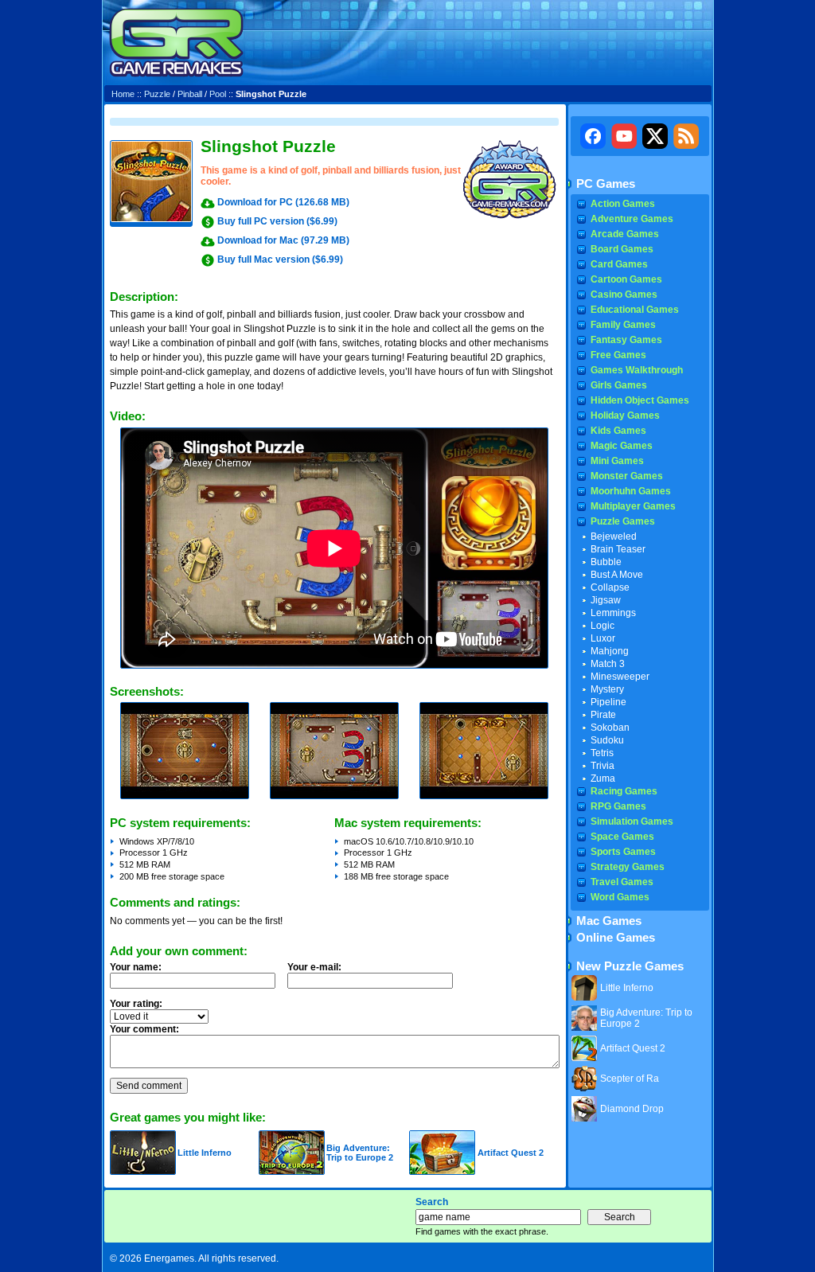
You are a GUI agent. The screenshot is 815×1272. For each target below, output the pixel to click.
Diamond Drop (632, 1108)
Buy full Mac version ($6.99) (280, 259)
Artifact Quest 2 (511, 1152)
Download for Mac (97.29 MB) (283, 240)
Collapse (610, 587)
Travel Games (622, 882)
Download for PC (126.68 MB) (283, 202)
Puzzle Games (623, 521)
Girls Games (619, 385)
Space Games (622, 836)
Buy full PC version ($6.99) (277, 221)
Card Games (619, 264)
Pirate (603, 714)
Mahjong (610, 651)
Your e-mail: (314, 967)
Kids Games (618, 430)
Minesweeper (620, 676)
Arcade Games (625, 234)
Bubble (606, 562)
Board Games (622, 249)
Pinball (189, 94)
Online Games (615, 937)
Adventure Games (632, 218)
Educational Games (635, 309)
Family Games (623, 324)
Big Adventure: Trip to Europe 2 (359, 1152)
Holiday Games (625, 415)
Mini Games (617, 460)
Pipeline (608, 702)
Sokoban (610, 727)
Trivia (602, 765)
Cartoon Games (626, 279)
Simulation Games (632, 821)
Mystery (607, 689)
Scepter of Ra (629, 1078)
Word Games (620, 897)
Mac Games (608, 921)
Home (123, 94)
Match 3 (608, 663)
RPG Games (618, 806)
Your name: (136, 967)
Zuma (603, 778)
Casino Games (624, 294)
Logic (602, 625)
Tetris (602, 753)
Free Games (618, 355)
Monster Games (627, 476)
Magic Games (622, 445)
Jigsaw (606, 600)
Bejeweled (614, 536)
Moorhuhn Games (631, 491)
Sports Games (623, 851)
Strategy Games (628, 866)
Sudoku (607, 740)
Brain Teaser (618, 549)
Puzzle (157, 94)
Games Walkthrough (637, 370)
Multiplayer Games (633, 506)
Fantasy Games (626, 339)
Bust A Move (617, 574)
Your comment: (144, 1029)
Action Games (623, 203)
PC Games (605, 184)
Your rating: (136, 1003)
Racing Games (624, 791)
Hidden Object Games (640, 400)
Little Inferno (204, 1152)
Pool (217, 94)
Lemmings (613, 612)
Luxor (603, 638)
